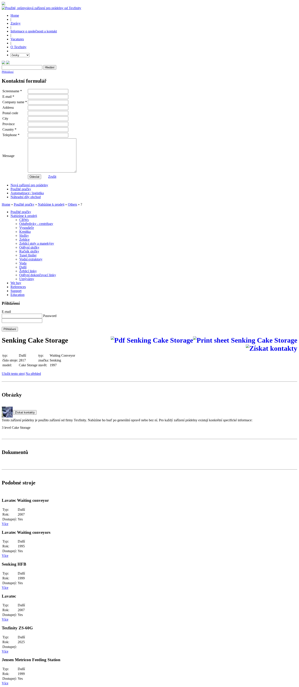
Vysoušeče (26, 228)
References (18, 287)
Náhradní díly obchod (26, 197)
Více (5, 524)
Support (16, 291)
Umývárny (26, 279)
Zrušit (52, 176)
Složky (24, 235)
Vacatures (17, 39)
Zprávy (16, 23)
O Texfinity (18, 47)
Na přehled (33, 374)
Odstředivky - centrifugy (36, 224)
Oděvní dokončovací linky (37, 275)
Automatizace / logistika (27, 193)
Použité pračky (21, 189)
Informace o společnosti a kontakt (34, 31)
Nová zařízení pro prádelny (29, 185)
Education (18, 295)
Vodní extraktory (30, 259)
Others (72, 204)
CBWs (24, 220)
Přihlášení (8, 71)
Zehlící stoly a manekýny (36, 243)
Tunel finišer (28, 255)
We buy (16, 283)
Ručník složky (29, 251)
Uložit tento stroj (13, 374)
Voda (22, 263)
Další (22, 267)
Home (15, 15)
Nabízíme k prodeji (51, 204)
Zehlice (24, 239)
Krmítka (25, 231)
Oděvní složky (29, 247)
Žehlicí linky (28, 271)
